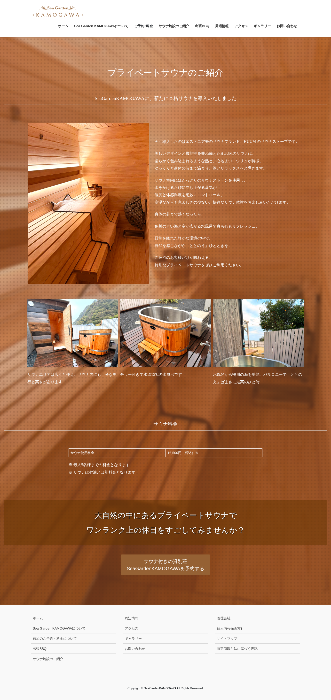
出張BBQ (40, 649)
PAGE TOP (319, 674)
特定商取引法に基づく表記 (237, 649)
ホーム (38, 618)
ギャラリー (133, 638)
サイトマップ (227, 638)
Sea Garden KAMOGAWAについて (59, 628)
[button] (165, 564)
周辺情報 (131, 618)
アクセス (131, 628)
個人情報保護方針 (230, 628)
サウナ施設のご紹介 (48, 659)
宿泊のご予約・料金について (55, 638)
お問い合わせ (135, 649)
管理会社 (223, 618)
